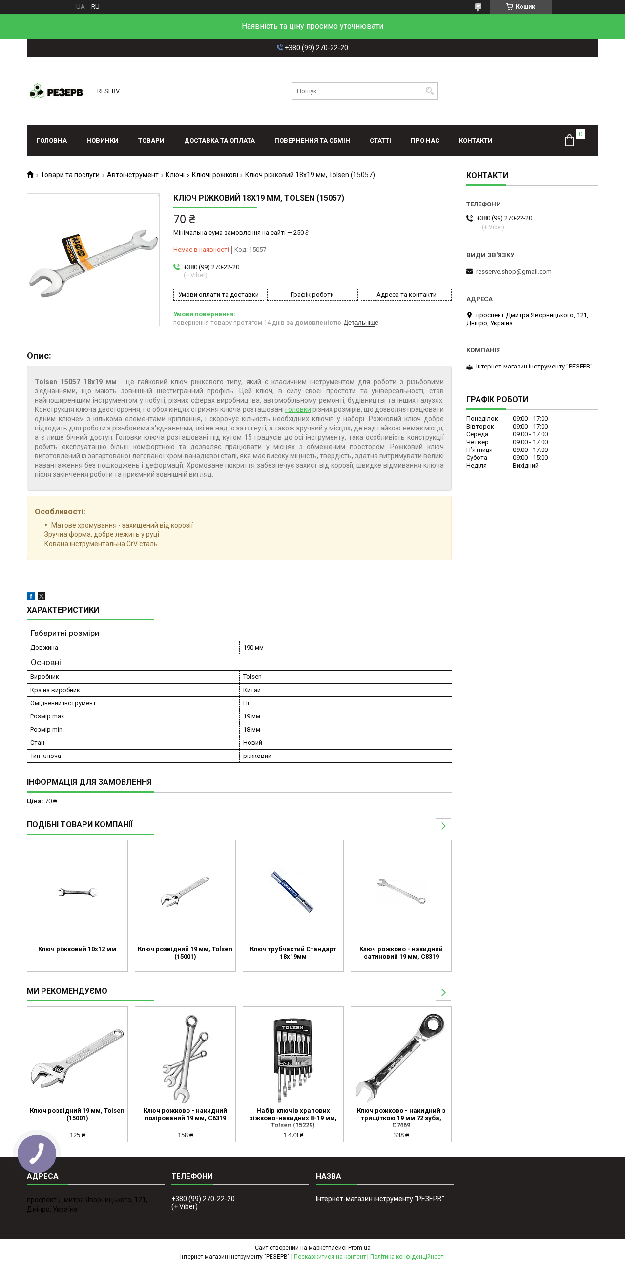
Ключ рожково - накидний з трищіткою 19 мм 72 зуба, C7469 (401, 1118)
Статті (380, 140)
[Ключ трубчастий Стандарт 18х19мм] (293, 891)
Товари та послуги (70, 175)
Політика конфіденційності (407, 1256)
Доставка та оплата (219, 140)
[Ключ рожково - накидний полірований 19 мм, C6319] (185, 1058)
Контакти (476, 140)
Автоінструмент (133, 175)
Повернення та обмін (312, 140)
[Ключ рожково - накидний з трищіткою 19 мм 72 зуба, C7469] (401, 1058)
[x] (41, 598)
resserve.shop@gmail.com (514, 271)
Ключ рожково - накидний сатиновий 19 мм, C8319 (401, 952)
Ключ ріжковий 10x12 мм (77, 949)
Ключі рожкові (215, 175)
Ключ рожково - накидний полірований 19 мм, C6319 (185, 1114)
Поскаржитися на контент (330, 1256)
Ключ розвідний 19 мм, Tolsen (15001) (185, 952)
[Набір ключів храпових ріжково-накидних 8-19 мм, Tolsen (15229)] (293, 1058)
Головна (52, 140)
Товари (151, 140)
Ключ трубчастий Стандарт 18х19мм (293, 952)
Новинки (102, 140)
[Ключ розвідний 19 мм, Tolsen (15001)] (185, 891)
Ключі (175, 175)
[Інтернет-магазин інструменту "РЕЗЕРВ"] (56, 90)
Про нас (425, 140)
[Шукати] (429, 91)
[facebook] (31, 598)
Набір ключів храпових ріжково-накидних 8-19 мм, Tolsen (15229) (293, 1118)
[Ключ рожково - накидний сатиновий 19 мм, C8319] (401, 891)
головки (298, 409)
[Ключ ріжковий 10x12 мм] (77, 891)
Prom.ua (359, 1248)
